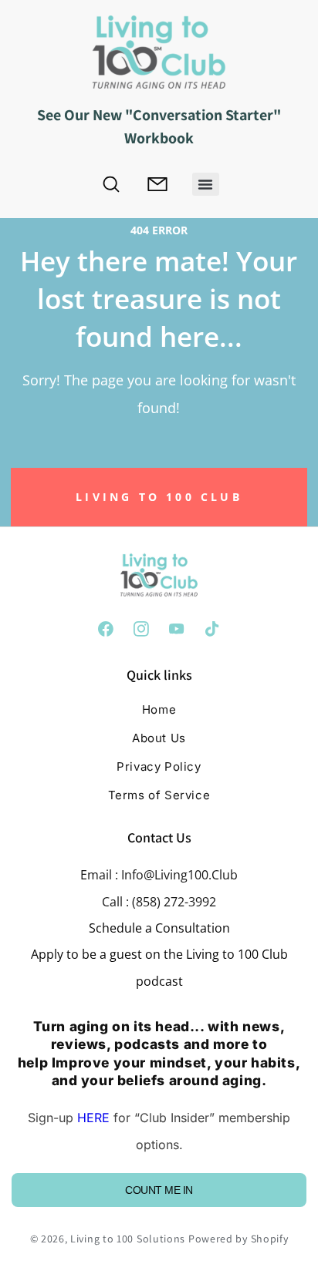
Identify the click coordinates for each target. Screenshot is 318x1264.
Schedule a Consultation (159, 927)
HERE (93, 1117)
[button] (205, 184)
